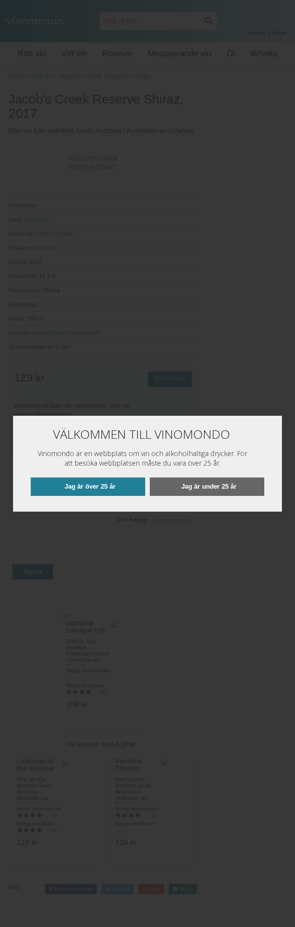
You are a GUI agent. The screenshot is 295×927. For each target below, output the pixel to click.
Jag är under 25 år (209, 486)
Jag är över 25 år (90, 486)
